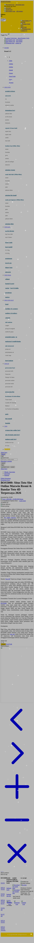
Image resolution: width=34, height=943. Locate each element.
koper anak (8, 242)
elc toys (7, 445)
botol (6, 304)
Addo (10, 60)
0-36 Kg (7, 253)
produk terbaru (10, 91)
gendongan (8, 258)
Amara (11, 73)
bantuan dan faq (9, 895)
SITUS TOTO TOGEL (3, 928)
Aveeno (11, 82)
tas (6, 99)
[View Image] (1, 871)
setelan (7, 158)
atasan (6, 149)
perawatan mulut (9, 383)
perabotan (8, 292)
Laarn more (22, 501)
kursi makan (9, 360)
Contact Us (24, 30)
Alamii (11, 70)
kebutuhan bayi (10, 110)
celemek (7, 318)
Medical (7, 406)
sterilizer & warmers (11, 309)
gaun (6, 155)
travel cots (8, 263)
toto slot (12, 634)
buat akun (7, 473)
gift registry (19, 11)
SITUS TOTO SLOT (3, 901)
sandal (6, 137)
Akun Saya (4, 452)
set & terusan (8, 116)
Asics (10, 79)
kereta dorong (9, 231)
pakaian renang (10, 170)
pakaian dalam (9, 190)
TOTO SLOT (3, 894)
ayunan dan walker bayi (12, 430)
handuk (7, 423)
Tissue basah (8, 399)
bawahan (7, 152)
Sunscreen (7, 374)
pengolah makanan (11, 337)
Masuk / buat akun (9, 472)
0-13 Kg (7, 250)
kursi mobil (8, 247)
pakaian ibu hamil (10, 195)
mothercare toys (9, 442)
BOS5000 (4, 603)
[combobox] (9, 460)
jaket (6, 187)
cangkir (7, 325)
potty (6, 414)
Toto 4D (7, 579)
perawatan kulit (9, 371)
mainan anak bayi (10, 439)
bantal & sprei (9, 283)
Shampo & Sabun (9, 377)
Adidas (11, 64)
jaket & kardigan (9, 161)
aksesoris (7, 164)
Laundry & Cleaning (10, 402)
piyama (7, 120)
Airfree (11, 67)
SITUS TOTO (3, 888)
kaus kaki (7, 140)
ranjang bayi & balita (11, 288)
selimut (7, 279)
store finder (19, 41)
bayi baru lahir (9, 234)
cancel (3, 463)
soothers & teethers (11, 313)
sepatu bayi (8, 131)
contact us (18, 43)
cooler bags (8, 355)
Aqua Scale (12, 76)
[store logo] (15, 35)
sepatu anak (8, 134)
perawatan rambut (9, 380)
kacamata (7, 102)
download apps (19, 4)
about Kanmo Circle (23, 38)
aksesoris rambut (9, 105)
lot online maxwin (10, 517)
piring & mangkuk (10, 328)
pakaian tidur (8, 113)
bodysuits (7, 123)
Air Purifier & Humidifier (12, 409)
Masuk (3, 454)
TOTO (3, 883)
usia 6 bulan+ (8, 237)
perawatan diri (9, 386)
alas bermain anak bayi (12, 435)
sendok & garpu (9, 331)
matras (7, 297)
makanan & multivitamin (13, 341)
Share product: (5, 646)
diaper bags (8, 267)
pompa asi (7, 349)
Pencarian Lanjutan (6, 461)
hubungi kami (9, 889)
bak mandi (8, 418)
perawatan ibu (9, 392)
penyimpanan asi (9, 352)
